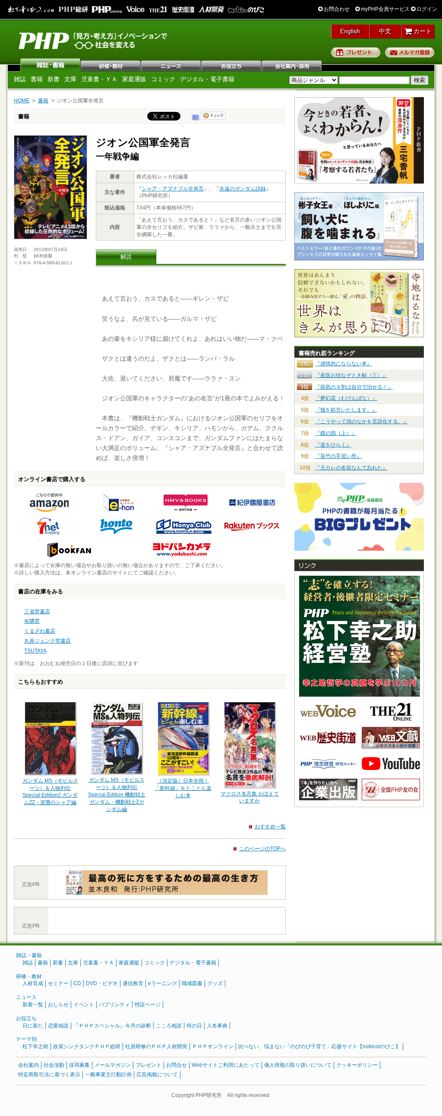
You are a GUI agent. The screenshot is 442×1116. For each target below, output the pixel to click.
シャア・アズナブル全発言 (173, 189)
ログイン (426, 9)
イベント (83, 1005)
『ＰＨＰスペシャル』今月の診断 (112, 1026)
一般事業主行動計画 (108, 1075)
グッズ (215, 983)
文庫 (70, 79)
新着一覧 (32, 1005)
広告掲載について (157, 1075)
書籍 (37, 79)
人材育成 (32, 983)
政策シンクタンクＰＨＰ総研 (86, 1046)
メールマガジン (113, 1065)
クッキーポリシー (357, 1065)
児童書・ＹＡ (99, 79)
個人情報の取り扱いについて (298, 1065)
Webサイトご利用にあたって (225, 1065)
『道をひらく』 (333, 445)
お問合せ (176, 1065)
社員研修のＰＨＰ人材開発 (156, 1046)
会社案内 (292, 64)
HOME (21, 101)
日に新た (32, 1026)
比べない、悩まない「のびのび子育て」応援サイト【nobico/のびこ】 (319, 1046)
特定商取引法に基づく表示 (49, 1075)
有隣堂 (32, 621)
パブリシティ (114, 1005)
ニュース (171, 64)
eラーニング (162, 983)
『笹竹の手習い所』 (338, 456)
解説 (126, 257)
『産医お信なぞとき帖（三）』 (351, 375)
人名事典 (217, 1026)
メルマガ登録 (410, 52)
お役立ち (232, 64)
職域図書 (192, 983)
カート (422, 31)
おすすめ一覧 (270, 827)
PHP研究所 (93, 40)
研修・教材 (111, 64)
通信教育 (133, 983)
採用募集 (79, 1065)
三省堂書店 (37, 612)
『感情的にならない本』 (343, 364)
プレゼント (356, 52)
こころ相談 (169, 1026)
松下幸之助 (35, 1046)
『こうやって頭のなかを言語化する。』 (361, 421)
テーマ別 (26, 1039)
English (350, 31)
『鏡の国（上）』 (336, 433)
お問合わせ (336, 9)
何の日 (194, 1026)
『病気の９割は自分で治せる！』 (354, 387)
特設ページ (148, 1005)
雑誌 (50, 64)
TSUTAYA (35, 651)
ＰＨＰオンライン (213, 1046)
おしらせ (58, 1005)
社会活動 (54, 1065)
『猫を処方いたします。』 (346, 410)
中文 (385, 31)
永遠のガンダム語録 (242, 189)
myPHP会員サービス (385, 9)
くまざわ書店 (39, 631)
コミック (163, 79)
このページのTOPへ (262, 849)
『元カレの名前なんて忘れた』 (351, 468)
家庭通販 (134, 79)
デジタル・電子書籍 (207, 79)
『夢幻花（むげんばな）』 (346, 398)
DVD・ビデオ (102, 983)
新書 (53, 79)
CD (77, 983)
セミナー (58, 983)
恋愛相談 (58, 1026)
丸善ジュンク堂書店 (47, 641)
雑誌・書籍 (29, 955)
